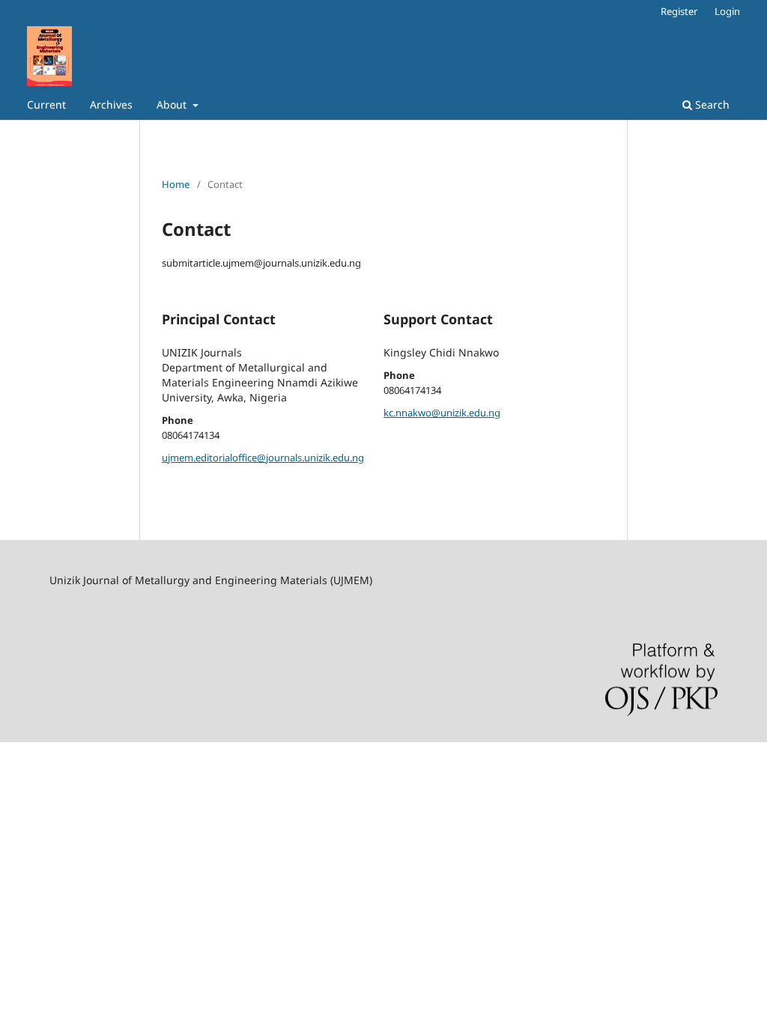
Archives (111, 104)
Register (679, 11)
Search (711, 104)
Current (46, 104)
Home (176, 184)
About (173, 104)
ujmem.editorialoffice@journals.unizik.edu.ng (263, 457)
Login (727, 11)
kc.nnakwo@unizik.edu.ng (442, 412)
